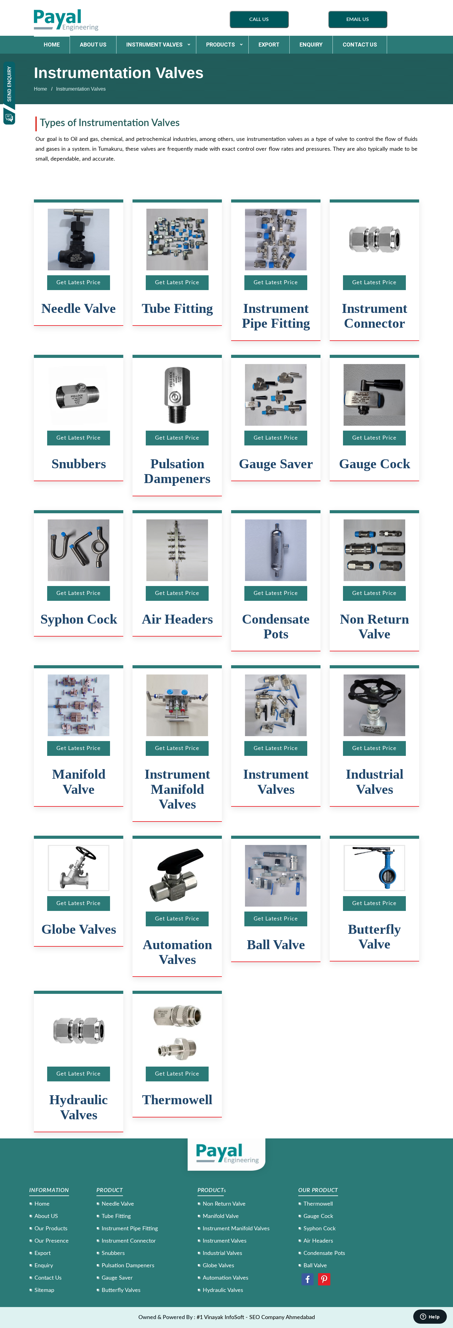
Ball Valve (276, 944)
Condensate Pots (276, 626)
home (52, 44)
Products (220, 44)
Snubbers (78, 463)
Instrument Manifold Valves (177, 789)
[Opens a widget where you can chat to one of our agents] (430, 1317)
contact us (360, 44)
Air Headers (177, 619)
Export (269, 44)
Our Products (51, 1229)
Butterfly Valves (121, 1290)
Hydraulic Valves (78, 1107)
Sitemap (44, 1290)
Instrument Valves (154, 44)
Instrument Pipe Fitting (276, 316)
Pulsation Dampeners (177, 471)
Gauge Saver (276, 463)
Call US (259, 19)
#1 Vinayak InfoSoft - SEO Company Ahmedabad (256, 1317)
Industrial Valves (374, 782)
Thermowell (177, 1099)
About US (46, 1216)
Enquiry (311, 44)
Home (40, 89)
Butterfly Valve (374, 937)
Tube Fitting (177, 308)
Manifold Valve (78, 782)
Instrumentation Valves (81, 89)
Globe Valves (78, 929)
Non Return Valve (374, 626)
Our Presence (52, 1241)
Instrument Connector (374, 316)
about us (93, 44)
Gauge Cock (374, 463)
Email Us (357, 19)
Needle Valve (78, 308)
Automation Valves (177, 952)
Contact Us (48, 1278)
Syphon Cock (78, 619)
